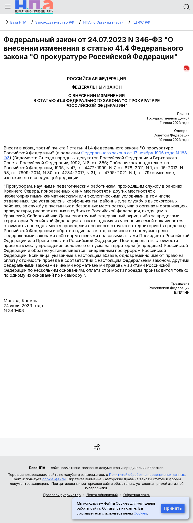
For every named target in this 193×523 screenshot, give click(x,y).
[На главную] (34, 7)
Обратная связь (136, 495)
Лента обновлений (102, 495)
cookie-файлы (54, 479)
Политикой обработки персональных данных (147, 474)
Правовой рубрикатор (62, 495)
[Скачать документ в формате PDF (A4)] (186, 68)
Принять (173, 508)
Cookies (140, 513)
